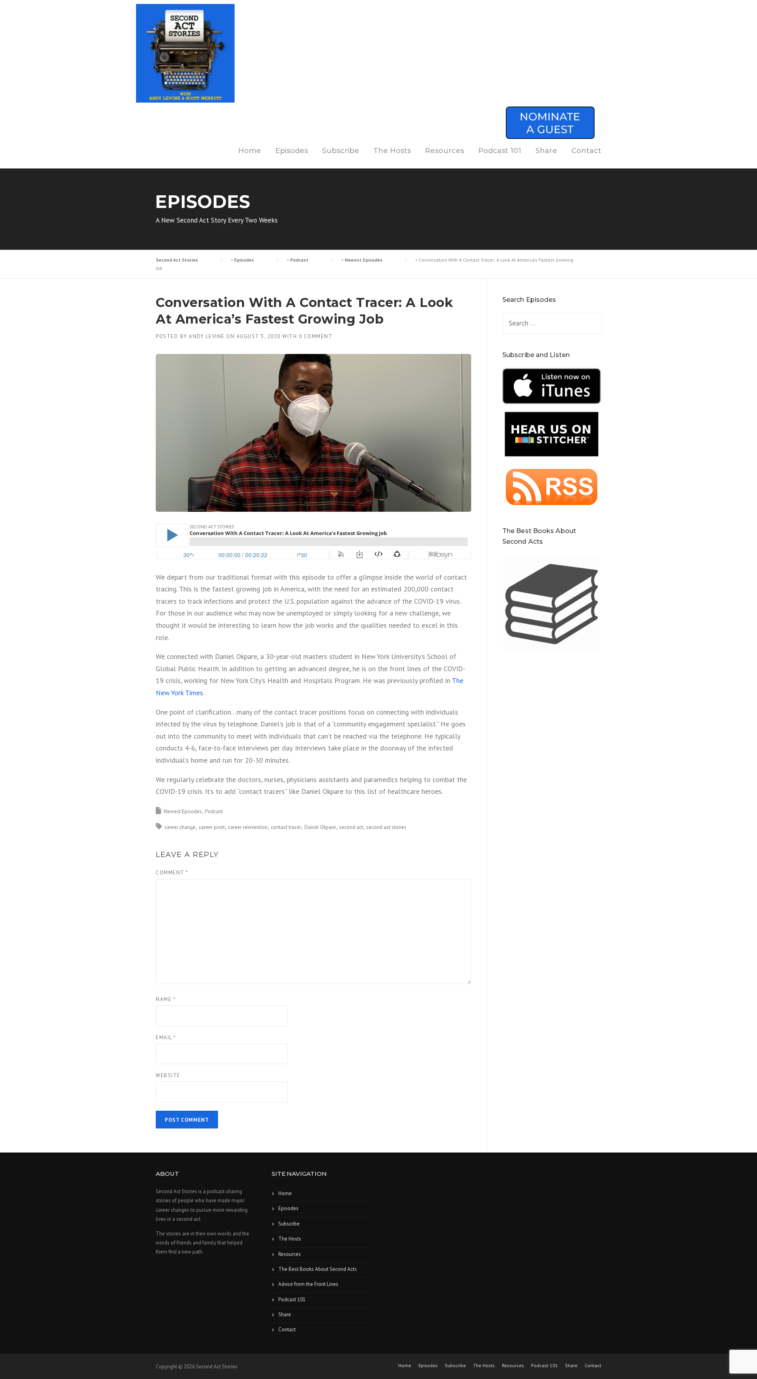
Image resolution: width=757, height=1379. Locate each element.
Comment (172, 872)
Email (166, 1037)
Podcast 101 (499, 150)
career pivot (212, 827)
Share (546, 150)
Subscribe (340, 150)
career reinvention (248, 827)
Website (168, 1075)
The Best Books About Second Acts (317, 1269)
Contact (586, 150)
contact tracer (286, 827)
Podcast (214, 811)
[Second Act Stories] (185, 52)
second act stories (386, 827)
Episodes (291, 150)
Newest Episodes (183, 811)
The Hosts (392, 150)
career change (180, 827)
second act (351, 827)
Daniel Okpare (320, 827)
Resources (444, 150)
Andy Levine (207, 336)
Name (166, 999)
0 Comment (316, 336)
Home (249, 150)
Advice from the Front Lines (308, 1284)
